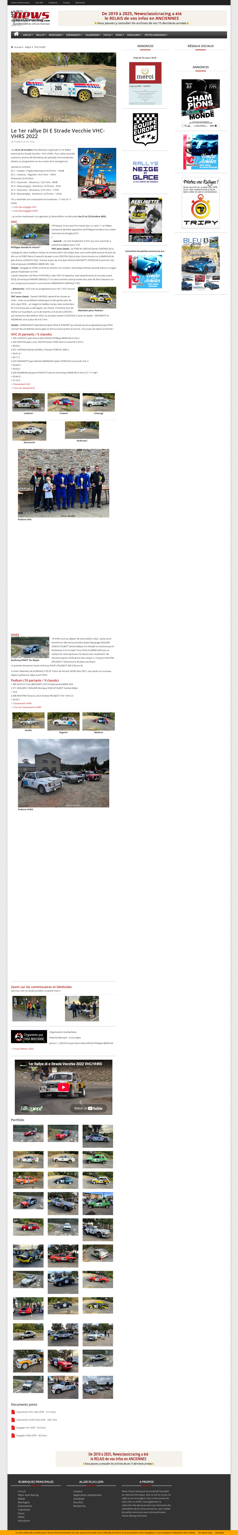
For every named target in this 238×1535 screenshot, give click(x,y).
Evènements (25, 1506)
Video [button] (119, 34)
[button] (16, 34)
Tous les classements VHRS (27, 707)
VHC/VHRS (39, 47)
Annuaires (24, 1520)
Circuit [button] (27, 34)
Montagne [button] (55, 34)
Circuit (22, 1491)
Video (21, 1517)
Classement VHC (21, 384)
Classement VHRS (22, 703)
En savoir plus (205, 1532)
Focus (21, 1513)
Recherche (80, 2)
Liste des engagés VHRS (25, 210)
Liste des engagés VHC (25, 207)
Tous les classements (24, 388)
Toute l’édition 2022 (23, 1048)
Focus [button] (107, 34)
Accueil (17, 47)
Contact (66, 2)
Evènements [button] (73, 34)
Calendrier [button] (92, 34)
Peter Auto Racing (28, 1495)
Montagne (24, 1502)
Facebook (53, 2)
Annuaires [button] (133, 34)
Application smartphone (87, 1495)
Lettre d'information (20, 2)
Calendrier (24, 1509)
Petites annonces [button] (155, 34)
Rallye (28, 47)
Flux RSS (39, 2)
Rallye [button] (40, 34)
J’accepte (219, 1532)
